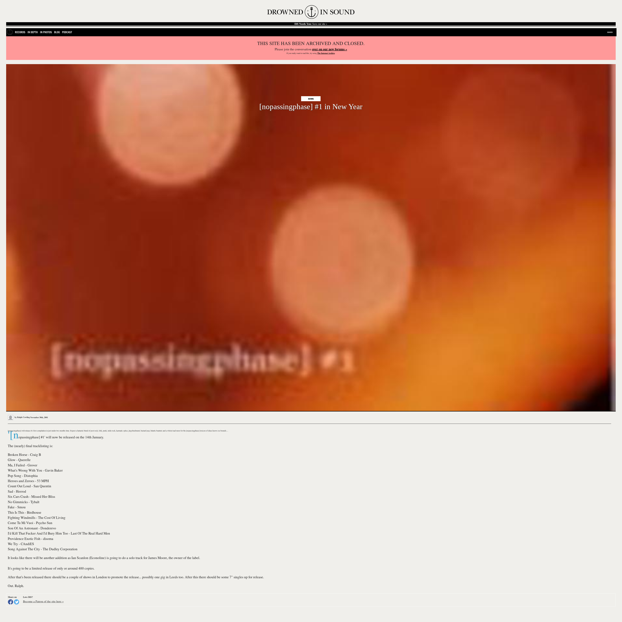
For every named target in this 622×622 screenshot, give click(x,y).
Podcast (67, 32)
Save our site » (310, 23)
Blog (57, 32)
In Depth (33, 32)
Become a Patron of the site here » (43, 601)
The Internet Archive (326, 53)
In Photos (46, 32)
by (22, 417)
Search (610, 32)
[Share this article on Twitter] (16, 602)
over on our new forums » (329, 49)
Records (20, 32)
